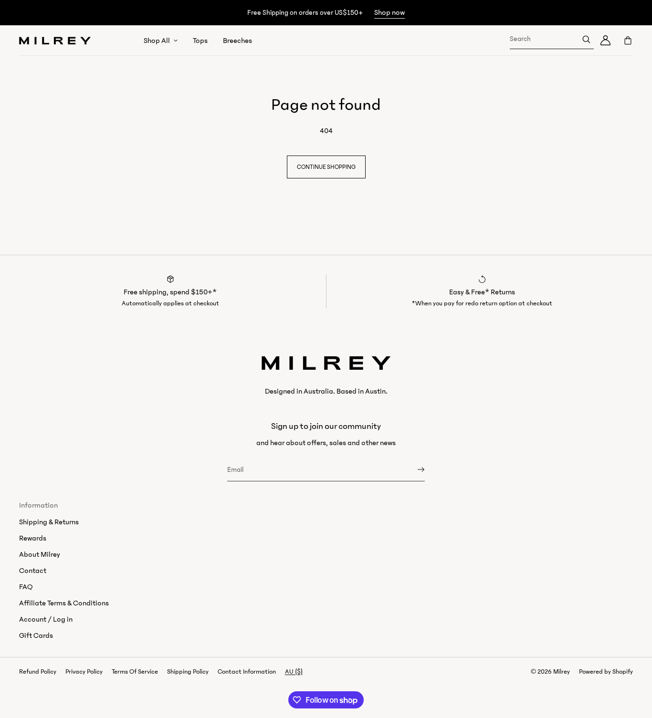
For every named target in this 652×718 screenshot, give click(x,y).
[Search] (586, 39)
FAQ (25, 587)
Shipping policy (188, 672)
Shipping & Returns (49, 522)
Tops (200, 40)
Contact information (247, 672)
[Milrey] (55, 40)
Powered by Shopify (606, 672)
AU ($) (294, 672)
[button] (625, 40)
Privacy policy (84, 672)
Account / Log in (46, 619)
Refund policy (37, 672)
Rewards (32, 538)
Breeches (237, 40)
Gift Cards (36, 635)
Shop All (157, 40)
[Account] (605, 40)
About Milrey (39, 554)
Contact (32, 570)
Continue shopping (326, 167)
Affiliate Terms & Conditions (64, 603)
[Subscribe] (413, 469)
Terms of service (135, 672)
